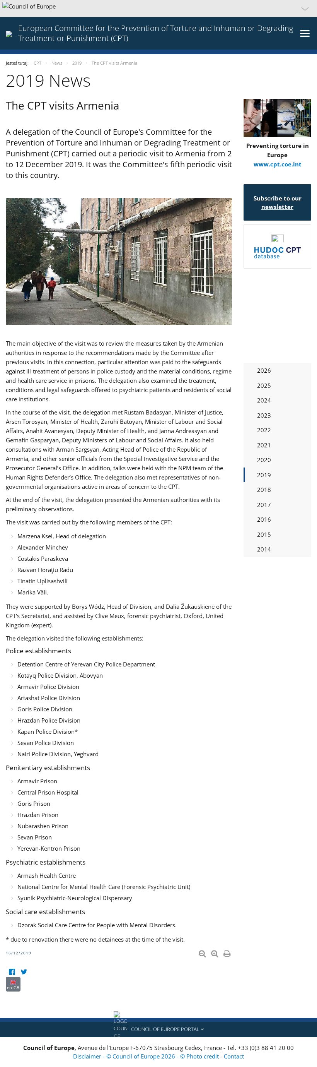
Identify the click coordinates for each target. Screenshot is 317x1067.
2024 (264, 400)
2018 (264, 489)
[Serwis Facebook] (12, 972)
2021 (264, 445)
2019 (264, 475)
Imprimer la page (227, 952)
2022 (264, 430)
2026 (264, 370)
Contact (234, 1056)
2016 (264, 519)
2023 (264, 415)
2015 (264, 534)
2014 (264, 549)
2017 (264, 505)
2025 (264, 385)
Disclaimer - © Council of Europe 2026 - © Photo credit (146, 1056)
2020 (264, 460)
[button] (158, 8)
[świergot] (24, 972)
